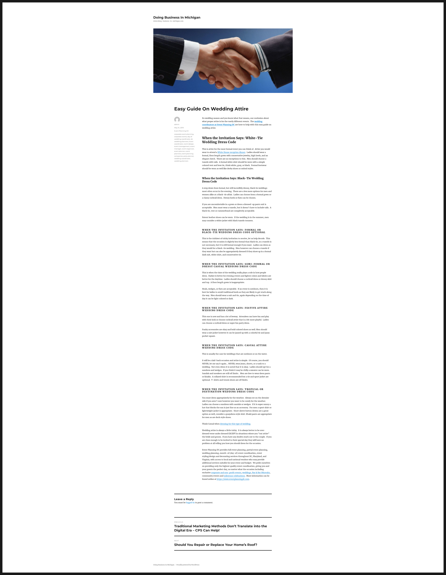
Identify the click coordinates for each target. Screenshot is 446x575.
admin (176, 124)
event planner (179, 151)
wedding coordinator (182, 158)
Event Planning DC (181, 131)
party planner (188, 156)
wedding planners (181, 161)
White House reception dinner (231, 152)
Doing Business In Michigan (176, 17)
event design (189, 144)
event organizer (188, 149)
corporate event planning (183, 134)
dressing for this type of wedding (235, 424)
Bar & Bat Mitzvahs (261, 472)
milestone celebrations (234, 476)
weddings (246, 472)
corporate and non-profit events (226, 472)
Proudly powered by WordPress (187, 565)
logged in (190, 502)
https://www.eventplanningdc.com (233, 479)
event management (182, 146)
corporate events (180, 137)
